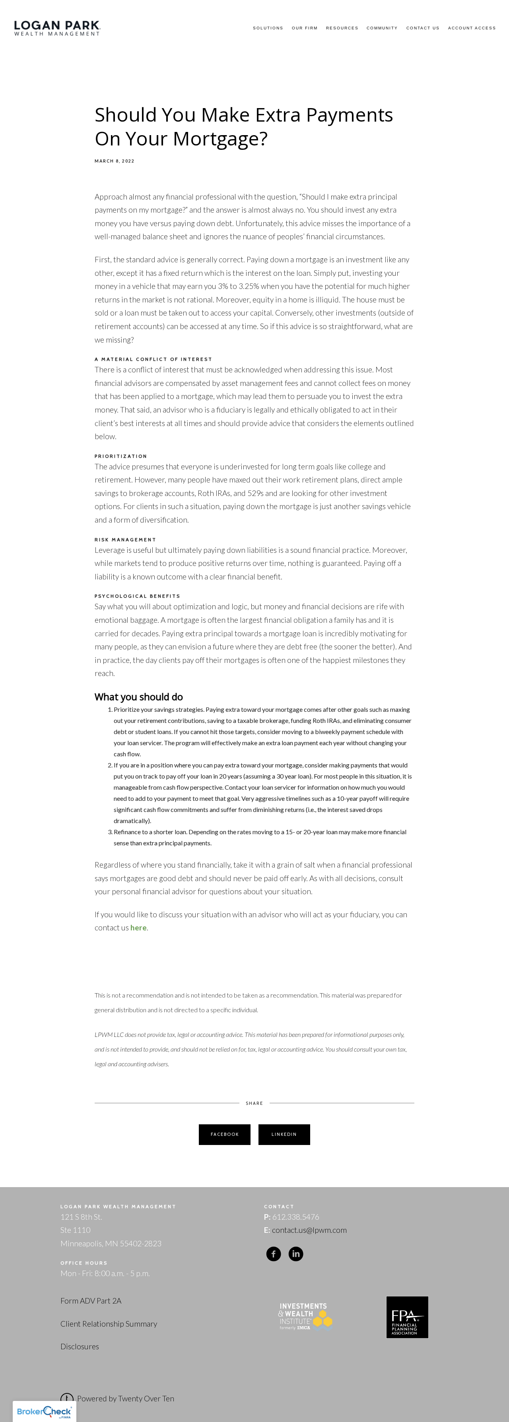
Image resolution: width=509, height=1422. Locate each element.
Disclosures (79, 1346)
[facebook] (273, 1254)
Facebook (225, 1134)
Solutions (268, 28)
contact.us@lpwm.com (309, 1229)
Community (382, 28)
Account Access (472, 28)
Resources (342, 28)
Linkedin (284, 1134)
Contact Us (423, 28)
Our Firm (305, 28)
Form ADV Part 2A (90, 1300)
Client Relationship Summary (108, 1323)
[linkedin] (295, 1254)
